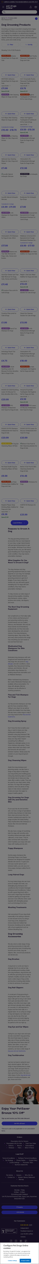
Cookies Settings (12, 1260)
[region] (19, 1253)
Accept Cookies (25, 1260)
